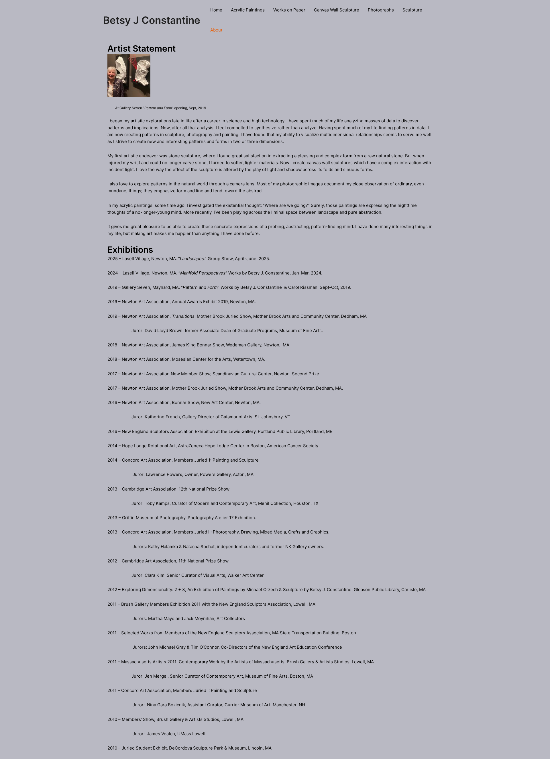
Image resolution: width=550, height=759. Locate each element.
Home (216, 10)
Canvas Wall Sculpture (336, 10)
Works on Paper (289, 10)
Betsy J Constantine (151, 20)
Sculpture (412, 10)
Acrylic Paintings (248, 10)
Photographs (381, 10)
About (216, 30)
